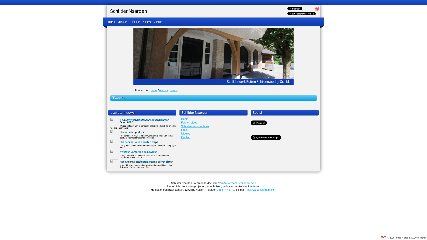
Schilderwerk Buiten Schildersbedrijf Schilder (259, 82)
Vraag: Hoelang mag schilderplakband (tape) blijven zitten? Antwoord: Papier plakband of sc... (147, 166)
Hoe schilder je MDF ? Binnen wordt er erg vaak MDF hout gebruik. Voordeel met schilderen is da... (146, 137)
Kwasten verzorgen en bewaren (138, 152)
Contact (158, 21)
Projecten (135, 21)
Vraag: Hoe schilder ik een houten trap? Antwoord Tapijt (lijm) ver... (148, 146)
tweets (173, 90)
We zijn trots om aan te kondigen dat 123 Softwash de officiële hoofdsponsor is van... (143, 127)
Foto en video (189, 122)
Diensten (122, 21)
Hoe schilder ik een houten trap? (139, 142)
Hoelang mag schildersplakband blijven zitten (146, 161)
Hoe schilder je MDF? (132, 132)
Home (111, 21)
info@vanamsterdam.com (261, 189)
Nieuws (147, 21)
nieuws (163, 90)
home (154, 90)
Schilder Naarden (128, 11)
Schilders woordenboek (195, 126)
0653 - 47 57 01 (226, 189)
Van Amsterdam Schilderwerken (237, 183)
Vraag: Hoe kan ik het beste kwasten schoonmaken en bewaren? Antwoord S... (144, 156)
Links (184, 129)
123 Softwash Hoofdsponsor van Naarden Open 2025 (144, 121)
